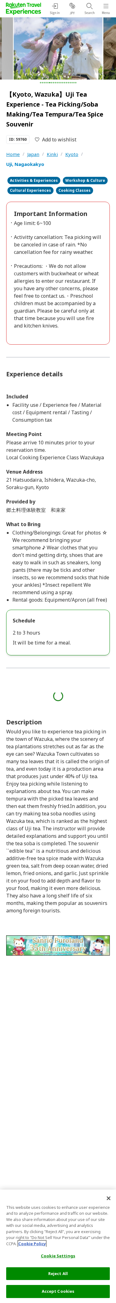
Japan (33, 154)
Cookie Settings (58, 1256)
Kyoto (71, 154)
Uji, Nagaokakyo (25, 164)
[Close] (108, 1198)
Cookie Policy (32, 1243)
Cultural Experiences (30, 190)
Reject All (58, 1273)
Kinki (52, 154)
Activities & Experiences (34, 180)
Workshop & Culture (85, 180)
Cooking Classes (74, 190)
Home (13, 154)
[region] (58, 1246)
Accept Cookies (58, 1291)
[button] (40, 82)
